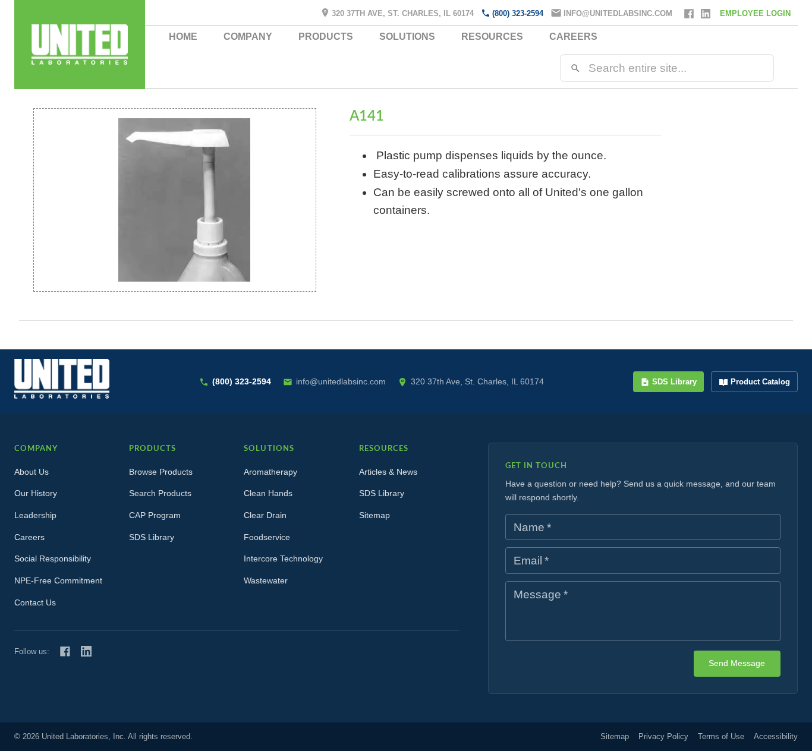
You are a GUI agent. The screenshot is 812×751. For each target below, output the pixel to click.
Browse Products (161, 472)
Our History (35, 493)
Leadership (35, 515)
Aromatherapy (270, 472)
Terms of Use (721, 736)
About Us (31, 472)
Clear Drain (265, 515)
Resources (492, 36)
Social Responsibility (52, 558)
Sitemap (374, 515)
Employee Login (755, 13)
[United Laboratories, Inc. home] (79, 44)
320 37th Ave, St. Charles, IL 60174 (403, 13)
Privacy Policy (663, 736)
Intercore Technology (283, 558)
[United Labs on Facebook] (65, 651)
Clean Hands (268, 493)
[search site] (575, 68)
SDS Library (674, 381)
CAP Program (155, 515)
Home (183, 36)
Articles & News (388, 472)
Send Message (737, 663)
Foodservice (267, 537)
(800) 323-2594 (517, 13)
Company (248, 36)
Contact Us (35, 602)
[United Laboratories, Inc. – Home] (61, 379)
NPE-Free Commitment (58, 580)
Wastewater (266, 580)
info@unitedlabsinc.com (618, 13)
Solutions (407, 36)
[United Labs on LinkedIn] (86, 651)
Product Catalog (760, 381)
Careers (573, 36)
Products (325, 36)
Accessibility (776, 736)
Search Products (160, 493)
